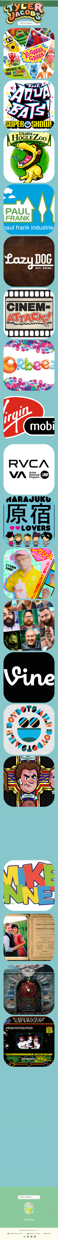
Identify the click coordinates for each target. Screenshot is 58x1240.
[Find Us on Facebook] (28, 1236)
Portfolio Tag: (16, 1234)
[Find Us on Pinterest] (32, 1236)
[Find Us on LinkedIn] (35, 1236)
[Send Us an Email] (25, 1236)
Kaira (36, 1230)
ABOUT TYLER (34, 1234)
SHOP (48, 1234)
